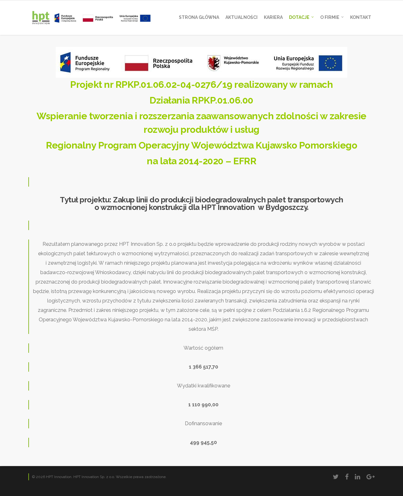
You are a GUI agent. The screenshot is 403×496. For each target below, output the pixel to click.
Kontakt (360, 17)
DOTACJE (299, 17)
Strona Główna (199, 17)
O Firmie (329, 17)
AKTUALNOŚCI (241, 17)
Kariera (273, 17)
